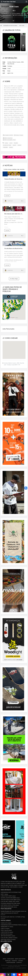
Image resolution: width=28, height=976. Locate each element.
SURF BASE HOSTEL (6, 905)
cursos (11, 143)
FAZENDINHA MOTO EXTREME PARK (11, 892)
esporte (14, 145)
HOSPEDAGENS (10, 962)
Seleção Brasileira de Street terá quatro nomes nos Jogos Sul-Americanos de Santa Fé (13, 912)
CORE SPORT (4, 896)
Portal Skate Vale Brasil (9, 1)
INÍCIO (4, 959)
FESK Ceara (23, 14)
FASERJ (3, 923)
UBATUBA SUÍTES (5, 939)
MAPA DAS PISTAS (20, 959)
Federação (5, 147)
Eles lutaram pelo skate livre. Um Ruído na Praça (13, 917)
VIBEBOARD (4, 926)
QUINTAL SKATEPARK (7, 898)
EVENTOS (14, 961)
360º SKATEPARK (5, 907)
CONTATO (19, 962)
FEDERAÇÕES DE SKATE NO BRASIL (11, 14)
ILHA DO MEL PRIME (6, 901)
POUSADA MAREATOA (7, 903)
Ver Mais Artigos (14, 279)
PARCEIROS (10, 959)
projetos (11, 147)
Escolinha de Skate (7, 145)
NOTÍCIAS (8, 961)
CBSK (2, 928)
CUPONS (20, 961)
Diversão (16, 143)
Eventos (19, 145)
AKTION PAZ (4, 934)
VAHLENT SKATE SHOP (7, 899)
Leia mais (7, 196)
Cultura (6, 143)
